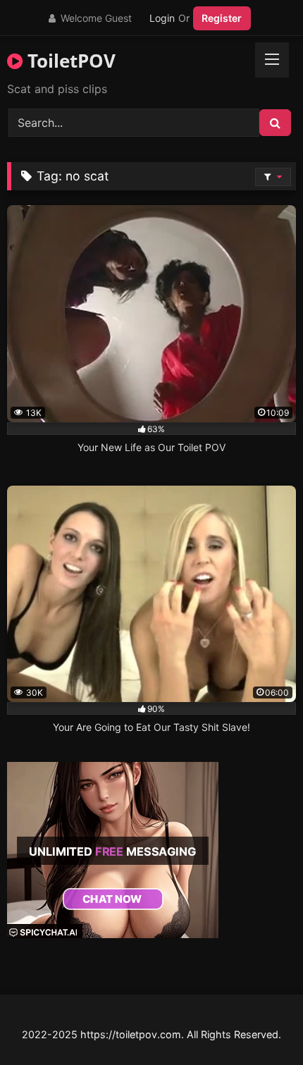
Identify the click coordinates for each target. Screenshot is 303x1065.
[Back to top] (259, 1023)
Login (162, 18)
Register (222, 18)
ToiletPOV (69, 60)
